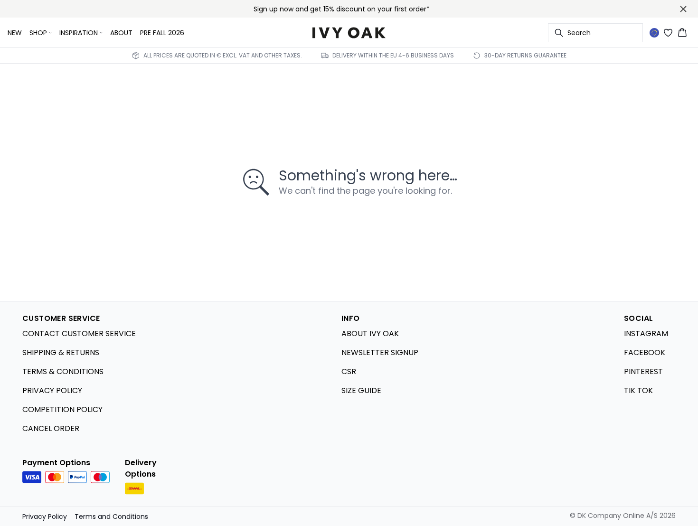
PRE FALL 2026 (162, 33)
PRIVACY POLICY (52, 390)
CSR (348, 371)
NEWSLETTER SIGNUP (379, 352)
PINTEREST (643, 371)
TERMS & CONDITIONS (63, 371)
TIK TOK (638, 390)
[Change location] (654, 32)
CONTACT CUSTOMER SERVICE (79, 333)
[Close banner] (683, 9)
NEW (15, 33)
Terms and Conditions (111, 516)
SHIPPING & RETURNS (60, 352)
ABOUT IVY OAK (370, 333)
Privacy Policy (44, 516)
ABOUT (121, 33)
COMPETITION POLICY (62, 409)
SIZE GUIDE (361, 390)
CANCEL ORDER (50, 428)
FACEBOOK (644, 352)
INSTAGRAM (646, 333)
